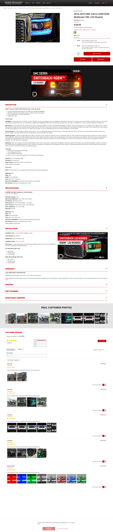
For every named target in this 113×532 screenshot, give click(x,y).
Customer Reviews (13, 332)
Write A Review (102, 340)
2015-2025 (27, 8)
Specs (84, 59)
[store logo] (13, 3)
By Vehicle (10, 8)
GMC (16, 8)
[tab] (56, 105)
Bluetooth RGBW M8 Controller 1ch (91, 46)
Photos (20, 349)
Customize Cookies (62, 528)
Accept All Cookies (49, 528)
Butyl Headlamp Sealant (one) (89, 40)
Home (4, 8)
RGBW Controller (11, 155)
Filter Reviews (9, 353)
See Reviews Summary (13, 360)
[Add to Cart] (74, 40)
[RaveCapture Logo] (20, 336)
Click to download (19, 241)
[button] (5, 28)
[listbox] (92, 32)
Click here (7, 193)
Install (102, 59)
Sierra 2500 (21, 8)
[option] (75, 32)
